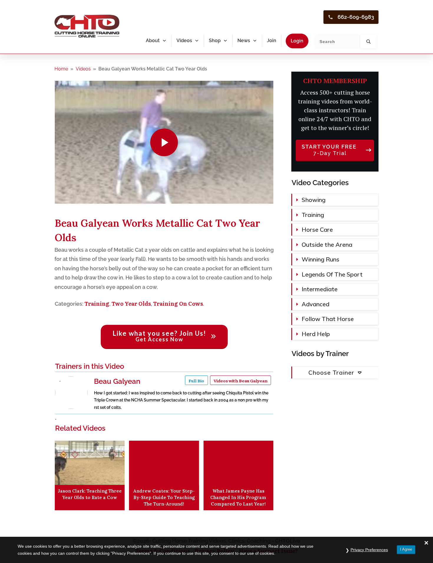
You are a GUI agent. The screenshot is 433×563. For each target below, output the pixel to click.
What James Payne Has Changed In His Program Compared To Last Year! (238, 497)
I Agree (406, 549)
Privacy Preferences (369, 549)
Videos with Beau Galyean (240, 380)
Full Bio (196, 380)
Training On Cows (178, 303)
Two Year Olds (131, 303)
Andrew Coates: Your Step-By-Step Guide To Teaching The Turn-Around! (164, 497)
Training (97, 303)
